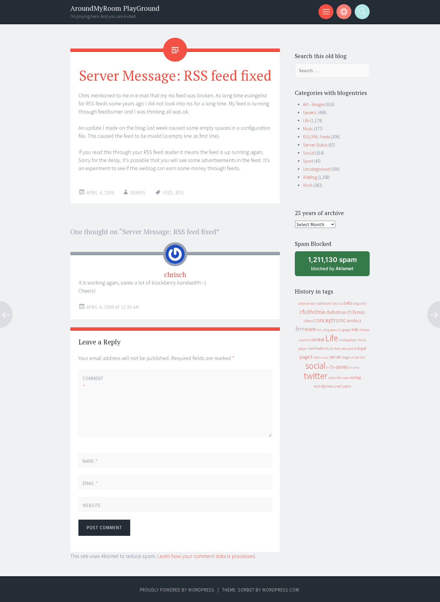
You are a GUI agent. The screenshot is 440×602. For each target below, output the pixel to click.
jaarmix (305, 340)
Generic (310, 112)
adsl (313, 303)
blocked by (338, 265)
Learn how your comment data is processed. (206, 556)
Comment (93, 382)
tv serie (354, 367)
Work (308, 185)
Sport (308, 161)
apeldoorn (324, 303)
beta (348, 303)
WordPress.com (280, 590)
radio (316, 357)
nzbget (360, 348)
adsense (303, 303)
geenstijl (336, 330)
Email (90, 483)
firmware (305, 328)
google (346, 330)
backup (338, 303)
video (345, 378)
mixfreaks (316, 348)
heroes (364, 329)
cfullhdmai (335, 312)
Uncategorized (316, 169)
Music (308, 128)
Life (306, 120)
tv (328, 367)
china (308, 320)
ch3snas (355, 311)
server (335, 357)
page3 (306, 357)
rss (180, 193)
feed (168, 193)
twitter (315, 375)
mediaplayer (348, 340)
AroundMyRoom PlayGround (115, 8)
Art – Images (314, 104)
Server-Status (315, 145)
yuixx (347, 386)
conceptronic (330, 320)
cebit (363, 303)
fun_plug (323, 330)
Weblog (310, 177)
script (325, 357)
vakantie (334, 377)
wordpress (323, 386)
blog (356, 303)
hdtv (355, 329)
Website (92, 505)
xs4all (338, 386)
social (315, 365)
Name (90, 461)
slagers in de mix (353, 357)
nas (337, 348)
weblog (355, 377)
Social (308, 153)
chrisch (175, 274)
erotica (354, 320)
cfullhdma (312, 311)
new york (347, 349)
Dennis (137, 193)
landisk (318, 339)
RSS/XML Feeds (316, 137)
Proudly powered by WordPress (177, 590)
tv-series (339, 367)
